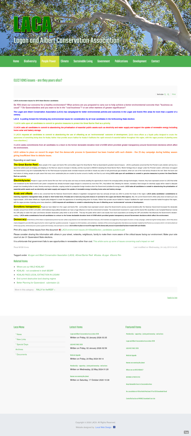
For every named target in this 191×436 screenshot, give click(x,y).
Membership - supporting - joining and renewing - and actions (88, 366)
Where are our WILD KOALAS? (30, 266)
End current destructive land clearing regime (36, 278)
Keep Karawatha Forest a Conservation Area (139, 384)
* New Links (21, 339)
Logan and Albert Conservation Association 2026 (84, 334)
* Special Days (22, 344)
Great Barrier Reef (85, 255)
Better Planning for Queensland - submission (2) (38, 282)
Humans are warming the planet (79, 376)
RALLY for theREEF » (45, 289)
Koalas (98, 255)
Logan (106, 255)
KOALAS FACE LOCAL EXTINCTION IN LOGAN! (38, 274)
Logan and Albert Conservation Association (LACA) (51, 255)
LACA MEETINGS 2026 (76, 344)
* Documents (21, 354)
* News (19, 334)
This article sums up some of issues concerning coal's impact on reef (123, 241)
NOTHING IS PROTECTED (133, 377)
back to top (172, 297)
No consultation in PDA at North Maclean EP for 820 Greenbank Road (146, 391)
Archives (19, 349)
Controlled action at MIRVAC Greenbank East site (140, 398)
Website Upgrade (75, 355)
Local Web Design (103, 427)
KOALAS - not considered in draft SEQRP (35, 270)
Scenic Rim (116, 255)
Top (186, 432)
